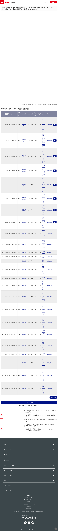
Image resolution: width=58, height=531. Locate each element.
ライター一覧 (7, 490)
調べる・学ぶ (7, 455)
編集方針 (29, 495)
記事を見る (49, 124)
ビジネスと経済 (8, 475)
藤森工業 (24, 222)
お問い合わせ (29, 508)
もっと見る (53, 397)
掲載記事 (29, 506)
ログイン (45, 2)
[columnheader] (2, 114)
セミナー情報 (7, 486)
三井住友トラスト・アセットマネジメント (43, 244)
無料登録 (54, 2)
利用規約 (29, 502)
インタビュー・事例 (9, 465)
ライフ (5, 480)
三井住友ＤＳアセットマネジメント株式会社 (43, 198)
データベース (7, 450)
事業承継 (6, 460)
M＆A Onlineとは (28, 497)
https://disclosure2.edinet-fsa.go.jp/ (47, 104)
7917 (14, 8)
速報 (5, 444)
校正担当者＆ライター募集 (29, 504)
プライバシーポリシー (29, 499)
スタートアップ (8, 470)
